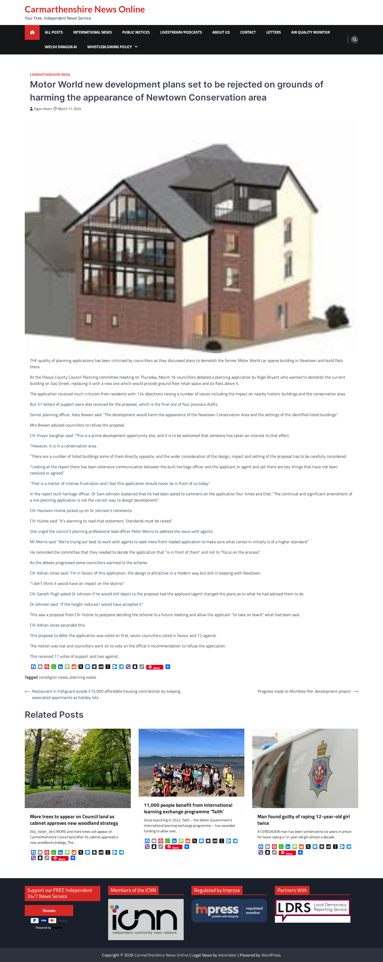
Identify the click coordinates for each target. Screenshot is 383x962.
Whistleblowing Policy (109, 47)
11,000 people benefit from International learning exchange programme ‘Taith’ (188, 808)
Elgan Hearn (43, 108)
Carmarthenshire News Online (85, 9)
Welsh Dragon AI (61, 47)
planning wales (83, 677)
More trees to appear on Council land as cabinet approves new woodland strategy (74, 819)
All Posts (54, 32)
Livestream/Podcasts (181, 32)
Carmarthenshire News (50, 75)
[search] (355, 39)
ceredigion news (53, 677)
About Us (221, 32)
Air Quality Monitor (310, 32)
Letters (273, 32)
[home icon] (32, 32)
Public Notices (136, 32)
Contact (248, 32)
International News (92, 32)
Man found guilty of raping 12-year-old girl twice (303, 819)
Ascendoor (227, 955)
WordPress (270, 955)
